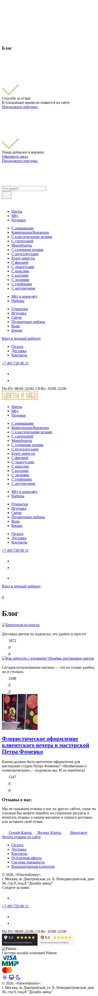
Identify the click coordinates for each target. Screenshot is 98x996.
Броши (16, 330)
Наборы (17, 301)
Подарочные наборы (28, 322)
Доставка (18, 351)
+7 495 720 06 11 (15, 363)
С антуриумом (23, 288)
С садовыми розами (27, 250)
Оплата (17, 346)
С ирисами (20, 271)
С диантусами (22, 267)
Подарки (18, 220)
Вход (21, 338)
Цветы (16, 211)
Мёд (14, 216)
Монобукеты (21, 245)
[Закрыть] (5, 39)
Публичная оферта (26, 858)
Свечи (16, 317)
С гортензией (22, 241)
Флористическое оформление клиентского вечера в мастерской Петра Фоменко (45, 745)
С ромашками (22, 228)
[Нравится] (5, 647)
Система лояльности (28, 862)
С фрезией (19, 262)
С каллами (20, 275)
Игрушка (18, 313)
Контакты (19, 355)
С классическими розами (31, 237)
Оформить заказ (15, 156)
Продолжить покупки (20, 107)
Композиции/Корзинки (30, 232)
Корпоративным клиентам (32, 866)
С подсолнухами (25, 254)
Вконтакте (78, 833)
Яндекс (49, 833)
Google (20, 833)
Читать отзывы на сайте (21, 837)
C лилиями (20, 280)
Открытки (19, 309)
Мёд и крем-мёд (24, 296)
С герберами (21, 284)
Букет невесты (23, 258)
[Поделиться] (5, 654)
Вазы (15, 326)
